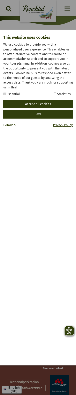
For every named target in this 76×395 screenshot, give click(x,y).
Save (38, 114)
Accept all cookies (38, 104)
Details (8, 125)
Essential (13, 94)
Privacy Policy (63, 125)
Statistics (63, 94)
